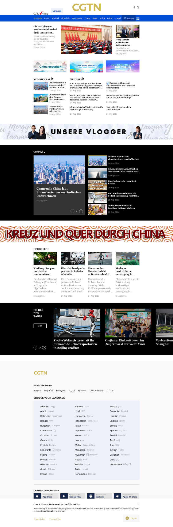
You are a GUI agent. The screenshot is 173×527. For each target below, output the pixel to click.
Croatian (49, 435)
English (37, 390)
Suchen (130, 18)
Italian (82, 425)
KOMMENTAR (42, 79)
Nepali (81, 459)
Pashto (116, 406)
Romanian (119, 411)
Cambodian (48, 430)
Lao (79, 440)
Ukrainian (120, 454)
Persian (82, 464)
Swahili (118, 435)
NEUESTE (76, 79)
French (48, 459)
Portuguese (85, 473)
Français (60, 390)
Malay (85, 445)
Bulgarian (50, 425)
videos (38, 152)
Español (48, 390)
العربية (72, 390)
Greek (47, 469)
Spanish (118, 430)
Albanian (47, 406)
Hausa (47, 473)
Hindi (80, 411)
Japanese (83, 430)
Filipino (47, 454)
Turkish (117, 449)
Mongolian (84, 449)
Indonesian (86, 420)
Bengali (46, 420)
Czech (46, 440)
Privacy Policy (39, 519)
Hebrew (82, 406)
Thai (114, 445)
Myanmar (86, 454)
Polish (81, 469)
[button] (72, 211)
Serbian (117, 420)
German (48, 464)
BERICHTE (40, 248)
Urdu (115, 459)
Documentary (97, 390)
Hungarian (84, 416)
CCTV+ (111, 390)
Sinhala (116, 425)
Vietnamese (121, 464)
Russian (118, 416)
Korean (82, 435)
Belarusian (51, 416)
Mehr (40, 326)
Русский (82, 390)
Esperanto (50, 449)
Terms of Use (55, 519)
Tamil (115, 440)
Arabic (47, 411)
